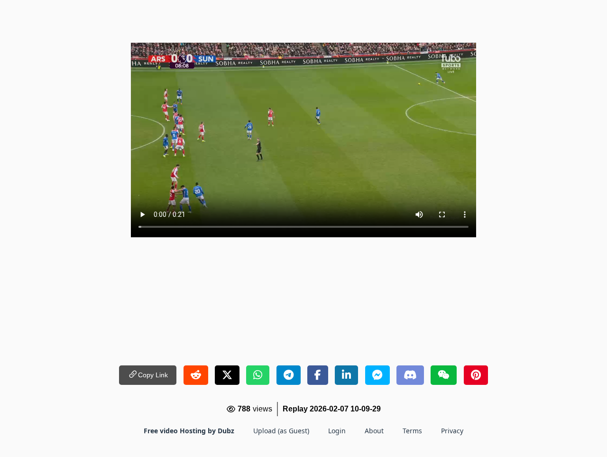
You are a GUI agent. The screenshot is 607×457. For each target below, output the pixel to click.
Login (337, 430)
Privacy (452, 430)
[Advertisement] (303, 21)
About (374, 430)
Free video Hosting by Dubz (189, 430)
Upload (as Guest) (281, 430)
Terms (412, 430)
